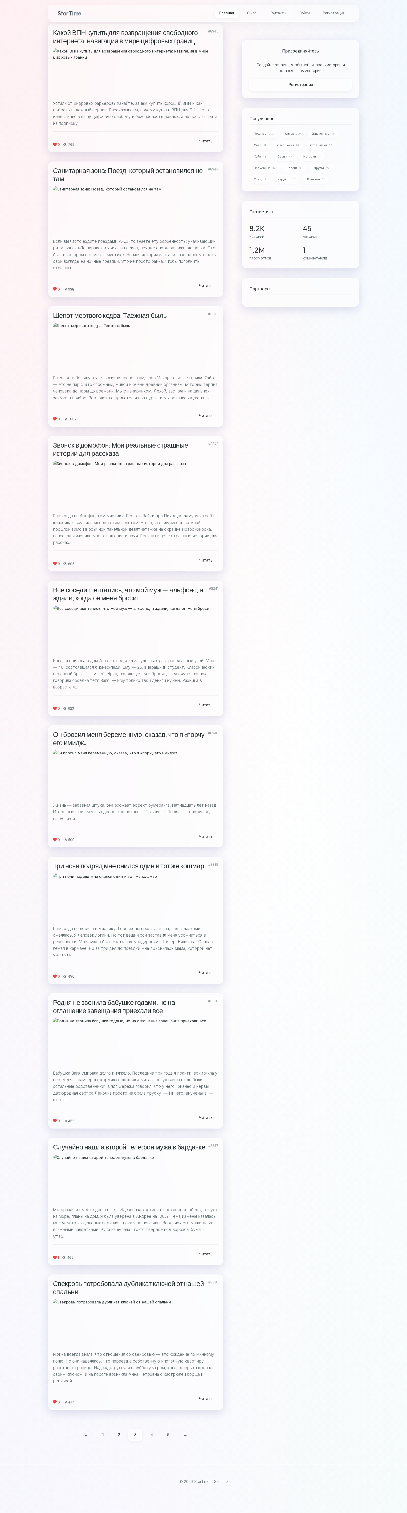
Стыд (260, 179)
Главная (226, 13)
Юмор (293, 133)
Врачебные (264, 168)
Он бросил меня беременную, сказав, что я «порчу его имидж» (128, 738)
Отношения (288, 145)
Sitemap (221, 1481)
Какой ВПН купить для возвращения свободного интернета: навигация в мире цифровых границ (125, 36)
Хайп (260, 156)
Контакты (277, 13)
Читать (205, 141)
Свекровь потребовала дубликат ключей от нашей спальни (128, 1287)
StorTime (69, 13)
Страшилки (321, 145)
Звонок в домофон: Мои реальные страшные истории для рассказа (120, 449)
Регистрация (334, 13)
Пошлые (264, 133)
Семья (284, 156)
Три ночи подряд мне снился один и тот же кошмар (128, 866)
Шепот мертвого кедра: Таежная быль (110, 315)
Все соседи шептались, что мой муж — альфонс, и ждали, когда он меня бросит (128, 594)
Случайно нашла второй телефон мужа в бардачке (129, 1147)
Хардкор (286, 179)
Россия (294, 168)
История (312, 156)
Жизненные (323, 133)
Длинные (316, 179)
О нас (251, 13)
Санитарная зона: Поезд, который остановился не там (128, 174)
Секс (260, 145)
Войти (304, 13)
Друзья (321, 168)
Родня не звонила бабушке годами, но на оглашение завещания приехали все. (114, 1006)
